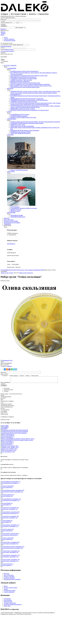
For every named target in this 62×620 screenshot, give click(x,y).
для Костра (19, 84)
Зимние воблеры (47, 93)
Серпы (49, 85)
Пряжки (28, 132)
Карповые (20, 101)
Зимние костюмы (21, 121)
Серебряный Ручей (45, 127)
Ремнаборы (36, 130)
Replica (33, 127)
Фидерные (34, 101)
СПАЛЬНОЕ (14, 78)
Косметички (18, 80)
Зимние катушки (23, 93)
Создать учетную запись (7, 51)
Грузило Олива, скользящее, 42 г (10, 552)
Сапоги (23, 124)
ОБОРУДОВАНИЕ (15, 106)
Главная (3, 270)
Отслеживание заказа (6, 44)
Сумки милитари (27, 80)
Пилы (45, 85)
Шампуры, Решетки (51, 72)
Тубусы (46, 110)
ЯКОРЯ (12, 211)
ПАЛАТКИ (13, 75)
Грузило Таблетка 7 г (6, 565)
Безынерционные (22, 95)
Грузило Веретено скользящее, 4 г (10, 483)
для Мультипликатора (41, 100)
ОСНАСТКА (14, 103)
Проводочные (43, 95)
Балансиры (31, 93)
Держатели (22, 208)
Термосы (30, 84)
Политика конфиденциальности (13, 604)
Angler (24, 127)
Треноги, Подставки (40, 72)
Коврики (24, 78)
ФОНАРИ (13, 87)
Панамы (41, 123)
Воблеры (25, 98)
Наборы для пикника (44, 84)
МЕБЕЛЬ (12, 81)
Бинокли (20, 82)
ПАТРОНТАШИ (15, 116)
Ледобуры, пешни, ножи (39, 91)
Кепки (37, 123)
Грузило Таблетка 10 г (7, 496)
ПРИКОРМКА (14, 108)
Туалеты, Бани (43, 75)
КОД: (2, 363)
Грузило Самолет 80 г (7, 487)
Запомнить (5, 61)
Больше (19, 94)
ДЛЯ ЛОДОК (11, 171)
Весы (22, 106)
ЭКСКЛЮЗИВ (11, 212)
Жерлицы (48, 91)
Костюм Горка (30, 121)
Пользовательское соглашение (12, 579)
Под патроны (23, 116)
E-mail (2, 48)
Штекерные (22, 100)
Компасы (25, 82)
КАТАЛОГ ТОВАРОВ (10, 65)
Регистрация (7, 46)
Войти (2, 46)
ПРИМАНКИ (14, 98)
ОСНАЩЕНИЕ (14, 208)
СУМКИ (12, 80)
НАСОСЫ (13, 206)
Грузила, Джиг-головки (53, 103)
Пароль (3, 49)
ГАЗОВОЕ (13, 71)
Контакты (6, 573)
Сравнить (9, 366)
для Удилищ (40, 110)
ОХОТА (9, 111)
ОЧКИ (12, 126)
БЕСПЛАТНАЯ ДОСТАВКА (12, 222)
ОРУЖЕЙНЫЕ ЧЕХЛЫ (17, 114)
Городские (20, 77)
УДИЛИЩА (13, 101)
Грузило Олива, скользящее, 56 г (10, 561)
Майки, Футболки (39, 121)
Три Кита (32, 108)
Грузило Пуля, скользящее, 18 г (9, 517)
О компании (7, 598)
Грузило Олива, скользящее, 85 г (10, 543)
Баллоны (18, 71)
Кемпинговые (27, 75)
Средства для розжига (16, 74)
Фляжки (35, 84)
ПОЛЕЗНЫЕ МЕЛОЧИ (16, 130)
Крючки (20, 103)
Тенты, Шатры (35, 75)
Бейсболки (32, 123)
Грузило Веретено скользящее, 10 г (10, 500)
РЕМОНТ (13, 209)
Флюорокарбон (44, 104)
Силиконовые (40, 98)
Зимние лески (14, 93)
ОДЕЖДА (13, 121)
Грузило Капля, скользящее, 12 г (9, 526)
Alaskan (19, 127)
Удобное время (5, 22)
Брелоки (18, 87)
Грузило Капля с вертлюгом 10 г (10, 513)
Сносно (22, 375)
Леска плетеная (35, 104)
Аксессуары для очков (20, 126)
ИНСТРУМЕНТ (14, 85)
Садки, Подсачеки (44, 106)
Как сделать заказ (8, 575)
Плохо (27, 375)
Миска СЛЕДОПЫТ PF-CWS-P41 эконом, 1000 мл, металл (17, 440)
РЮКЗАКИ (13, 77)
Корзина (3, 32)
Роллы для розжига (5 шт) (8, 451)
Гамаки (20, 78)
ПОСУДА (13, 84)
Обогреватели (34, 71)
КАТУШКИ (13, 95)
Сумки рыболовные (20, 107)
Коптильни (21, 72)
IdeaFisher (28, 127)
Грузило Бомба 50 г (6, 522)
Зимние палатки (27, 91)
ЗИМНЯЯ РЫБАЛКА (16, 91)
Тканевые (26, 114)
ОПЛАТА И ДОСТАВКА (11, 221)
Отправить (3, 25)
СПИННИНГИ (14, 100)
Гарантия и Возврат (9, 578)
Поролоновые (32, 98)
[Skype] (14, 369)
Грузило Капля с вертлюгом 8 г (9, 535)
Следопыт (54, 127)
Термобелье (56, 121)
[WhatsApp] (12, 369)
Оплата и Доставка (9, 576)
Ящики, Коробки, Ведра (33, 107)
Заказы (6, 37)
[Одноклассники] (7, 369)
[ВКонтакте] (5, 369)
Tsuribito (37, 127)
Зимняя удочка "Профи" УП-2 (9, 448)
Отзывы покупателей (10, 603)
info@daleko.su (11, 243)
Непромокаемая (48, 121)
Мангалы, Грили (29, 72)
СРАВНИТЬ (7, 224)
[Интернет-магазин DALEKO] (25, 15)
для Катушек (25, 110)
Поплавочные (27, 101)
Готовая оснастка (15, 104)
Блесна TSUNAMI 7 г (7, 444)
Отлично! (5, 375)
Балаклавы (25, 123)
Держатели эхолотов (31, 208)
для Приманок (33, 110)
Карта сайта (7, 606)
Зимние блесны (38, 93)
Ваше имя (3, 19)
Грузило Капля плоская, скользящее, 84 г (12, 548)
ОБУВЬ (12, 124)
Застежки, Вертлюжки (40, 103)
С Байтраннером (51, 95)
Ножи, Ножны (23, 85)
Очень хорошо (14, 375)
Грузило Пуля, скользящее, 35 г (9, 509)
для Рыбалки (30, 126)
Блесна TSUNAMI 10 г (7, 437)
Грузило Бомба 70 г (6, 504)
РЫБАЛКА (10, 88)
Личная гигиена (28, 130)
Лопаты (41, 85)
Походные (20, 75)
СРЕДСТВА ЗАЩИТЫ (16, 133)
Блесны (20, 98)
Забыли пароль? (9, 49)
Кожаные (17, 132)
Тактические (32, 77)
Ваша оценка (4, 374)
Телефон (3, 21)
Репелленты (26, 133)
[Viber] (9, 369)
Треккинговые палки (34, 82)
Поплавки (25, 103)
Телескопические (30, 100)
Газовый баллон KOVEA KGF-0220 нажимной (14, 433)
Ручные (23, 87)
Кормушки (31, 103)
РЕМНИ (12, 132)
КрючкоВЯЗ (4, 428)
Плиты (28, 71)
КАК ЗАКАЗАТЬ (8, 219)
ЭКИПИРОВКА (11, 119)
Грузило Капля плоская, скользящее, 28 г (12, 491)
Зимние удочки (55, 91)
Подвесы (27, 117)
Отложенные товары (9, 40)
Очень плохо (34, 375)
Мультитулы (31, 85)
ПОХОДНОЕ (14, 82)
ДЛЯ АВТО (10, 134)
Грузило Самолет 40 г (7, 530)
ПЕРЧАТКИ (13, 127)
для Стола (25, 84)
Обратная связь (8, 601)
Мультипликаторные (33, 95)
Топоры (37, 85)
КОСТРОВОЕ (14, 72)
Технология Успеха (24, 108)
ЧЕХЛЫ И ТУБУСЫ (16, 110)
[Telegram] (16, 369)
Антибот (3, 24)
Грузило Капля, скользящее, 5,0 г (10, 556)
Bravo (18, 206)
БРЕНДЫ (6, 218)
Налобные (28, 87)
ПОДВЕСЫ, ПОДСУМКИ (17, 117)
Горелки (23, 71)
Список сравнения (9, 39)
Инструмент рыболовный (31, 106)
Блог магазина (8, 600)
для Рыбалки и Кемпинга (22, 81)
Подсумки (33, 117)
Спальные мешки (32, 78)
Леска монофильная (25, 104)
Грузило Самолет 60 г (7, 539)
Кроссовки (17, 124)
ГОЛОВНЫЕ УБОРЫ (16, 123)
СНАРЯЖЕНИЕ (11, 68)
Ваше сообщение (5, 382)
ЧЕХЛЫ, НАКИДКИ (16, 170)
